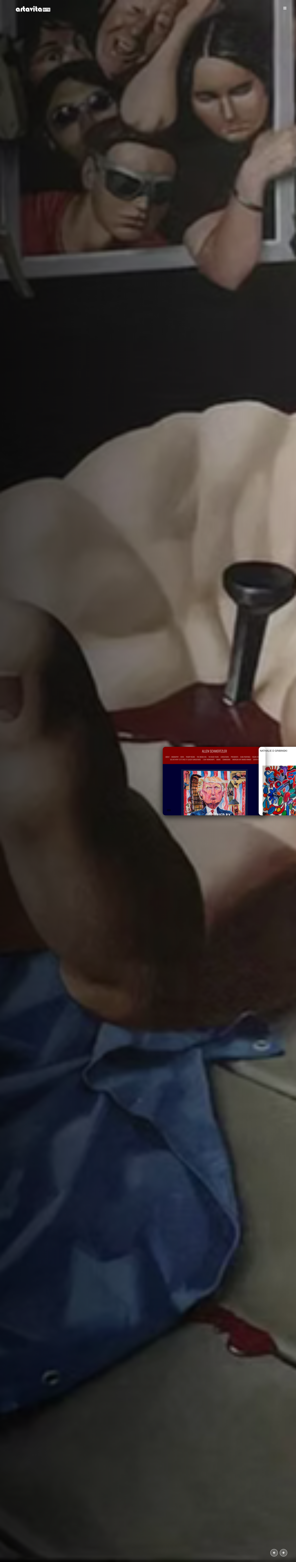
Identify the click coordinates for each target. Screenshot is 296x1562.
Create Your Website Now (85, 118)
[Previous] (274, 1553)
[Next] (283, 1553)
